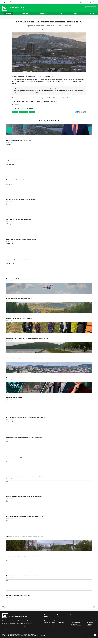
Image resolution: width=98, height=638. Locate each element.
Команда (60, 13)
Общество (32, 112)
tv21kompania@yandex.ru (76, 625)
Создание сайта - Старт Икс (90, 634)
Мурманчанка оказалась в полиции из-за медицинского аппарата (39, 101)
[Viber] (83, 112)
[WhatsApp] (85, 112)
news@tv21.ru (90, 625)
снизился (46, 76)
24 (45, 17)
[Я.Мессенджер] (76, 112)
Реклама (76, 13)
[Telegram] (81, 112)
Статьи (92, 13)
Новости (8, 13)
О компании (43, 13)
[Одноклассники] (79, 112)
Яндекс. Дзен (36, 108)
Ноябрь (41, 17)
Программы (25, 13)
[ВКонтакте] (78, 112)
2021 (36, 17)
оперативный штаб (24, 112)
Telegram (29, 108)
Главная (25, 17)
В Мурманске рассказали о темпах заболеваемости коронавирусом (61, 17)
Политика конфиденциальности (77, 634)
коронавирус (15, 112)
